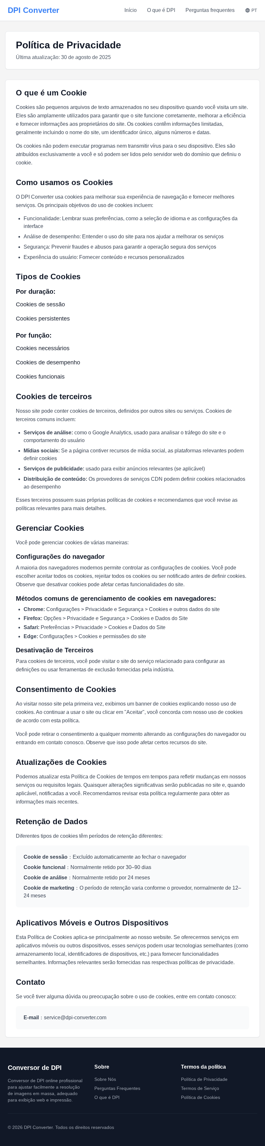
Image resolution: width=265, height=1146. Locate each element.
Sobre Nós (105, 1079)
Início (130, 10)
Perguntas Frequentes (117, 1088)
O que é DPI (161, 10)
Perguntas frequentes (210, 10)
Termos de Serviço (200, 1088)
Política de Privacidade (204, 1079)
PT (254, 10)
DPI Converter (33, 10)
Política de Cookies (200, 1097)
